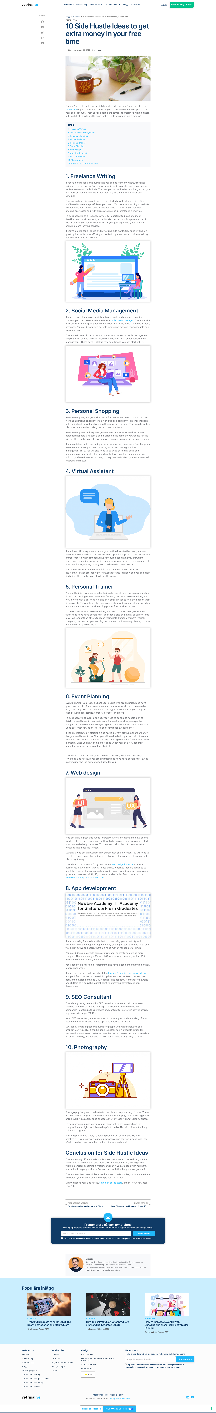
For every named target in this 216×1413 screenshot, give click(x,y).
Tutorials (56, 1358)
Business (76, 16)
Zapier (55, 1370)
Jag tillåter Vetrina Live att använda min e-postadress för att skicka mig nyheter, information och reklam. (107, 1238)
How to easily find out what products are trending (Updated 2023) (107, 1323)
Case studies (87, 1354)
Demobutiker (111, 4)
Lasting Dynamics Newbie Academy (127, 973)
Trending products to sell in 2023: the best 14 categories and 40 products (49, 1323)
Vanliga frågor (58, 1366)
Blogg (125, 4)
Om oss (55, 1354)
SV (89, 1374)
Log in (164, 4)
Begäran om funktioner (62, 1362)
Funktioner (69, 4)
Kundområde (87, 1368)
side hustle (71, 109)
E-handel (32, 1318)
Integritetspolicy (100, 1395)
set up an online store (110, 1182)
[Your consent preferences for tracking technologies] (211, 1408)
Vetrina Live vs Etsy (31, 1374)
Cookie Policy (117, 1395)
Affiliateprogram (29, 1370)
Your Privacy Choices (116, 1409)
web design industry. (122, 864)
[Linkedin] (187, 1397)
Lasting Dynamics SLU (119, 1398)
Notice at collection (91, 1409)
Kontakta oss (136, 4)
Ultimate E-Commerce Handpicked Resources (97, 1359)
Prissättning (81, 4)
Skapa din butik (88, 1364)
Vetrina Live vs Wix (31, 1386)
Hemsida (26, 1354)
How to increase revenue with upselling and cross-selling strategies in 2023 (166, 1324)
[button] (42, 22)
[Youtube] (192, 1397)
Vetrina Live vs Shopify (33, 1382)
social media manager (121, 320)
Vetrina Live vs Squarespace (35, 1378)
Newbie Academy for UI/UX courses (84, 877)
